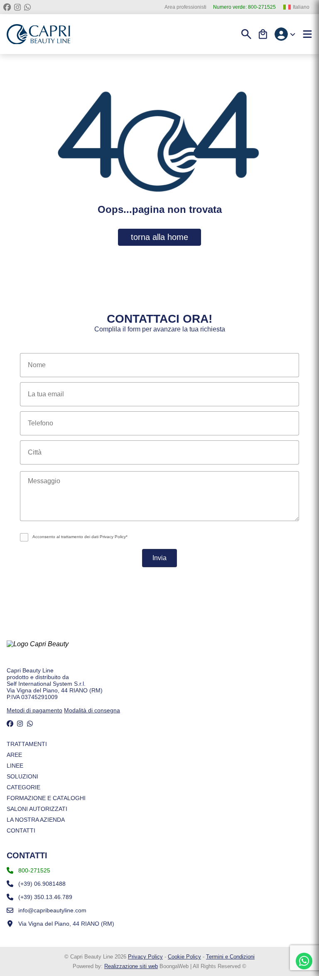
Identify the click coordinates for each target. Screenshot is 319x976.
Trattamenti (27, 744)
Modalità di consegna (92, 710)
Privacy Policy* (114, 536)
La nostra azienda (36, 819)
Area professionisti (185, 7)
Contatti (21, 830)
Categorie (23, 787)
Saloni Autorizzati (37, 809)
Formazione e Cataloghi (46, 798)
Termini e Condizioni (230, 957)
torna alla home (159, 237)
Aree (14, 754)
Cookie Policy (184, 957)
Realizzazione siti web (131, 966)
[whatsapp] (27, 7)
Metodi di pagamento (34, 710)
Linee (15, 765)
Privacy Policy (145, 957)
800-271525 (244, 7)
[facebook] (7, 7)
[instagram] (17, 7)
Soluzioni (22, 776)
